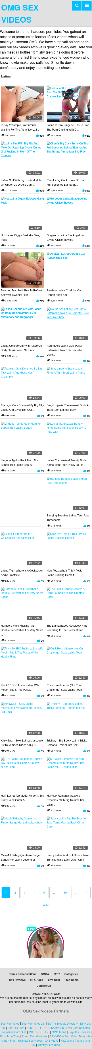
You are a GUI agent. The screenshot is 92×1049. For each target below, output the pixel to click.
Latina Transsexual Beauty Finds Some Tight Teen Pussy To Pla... (66, 462)
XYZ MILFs (51, 1040)
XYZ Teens (67, 1040)
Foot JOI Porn (16, 1028)
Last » (46, 904)
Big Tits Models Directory (63, 1023)
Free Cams (72, 980)
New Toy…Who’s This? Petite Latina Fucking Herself (64, 573)
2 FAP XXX (37, 980)
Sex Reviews (17, 980)
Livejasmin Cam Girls (13, 1032)
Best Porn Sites (10, 1023)
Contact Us (44, 986)
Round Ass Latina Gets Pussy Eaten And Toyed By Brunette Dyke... (64, 350)
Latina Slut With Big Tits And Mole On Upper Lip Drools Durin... (21, 182)
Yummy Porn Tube (49, 1045)
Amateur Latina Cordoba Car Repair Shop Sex (64, 293)
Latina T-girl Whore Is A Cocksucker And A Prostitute (22, 573)
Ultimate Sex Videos (30, 1040)
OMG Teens (59, 1032)
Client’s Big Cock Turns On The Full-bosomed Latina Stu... (66, 182)
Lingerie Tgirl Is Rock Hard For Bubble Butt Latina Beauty (19, 462)
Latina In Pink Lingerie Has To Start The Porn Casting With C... (68, 127)
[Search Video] (77, 6)
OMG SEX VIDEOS (20, 13)
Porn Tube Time (9, 1036)
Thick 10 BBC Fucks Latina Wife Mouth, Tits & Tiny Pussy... (20, 687)
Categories (71, 974)
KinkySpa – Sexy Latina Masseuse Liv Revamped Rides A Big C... (22, 743)
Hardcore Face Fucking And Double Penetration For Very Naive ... (22, 630)
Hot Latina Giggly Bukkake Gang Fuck (20, 237)
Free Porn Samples (78, 1028)
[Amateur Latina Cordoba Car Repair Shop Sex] (68, 270)
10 (65, 892)
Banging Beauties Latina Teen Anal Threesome (68, 518)
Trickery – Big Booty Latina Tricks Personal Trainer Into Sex (67, 743)
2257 (57, 974)
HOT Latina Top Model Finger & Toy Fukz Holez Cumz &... (22, 798)
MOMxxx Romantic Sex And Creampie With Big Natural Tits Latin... (65, 800)
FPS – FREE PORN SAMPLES (45, 1028)
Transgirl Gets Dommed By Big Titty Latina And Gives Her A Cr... (22, 407)
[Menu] (87, 6)
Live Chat (54, 980)
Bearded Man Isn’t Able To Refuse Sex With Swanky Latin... (21, 293)
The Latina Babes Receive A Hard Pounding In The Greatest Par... (67, 628)
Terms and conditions (22, 974)
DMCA (45, 974)
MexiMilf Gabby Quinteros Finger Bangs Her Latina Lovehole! (21, 857)
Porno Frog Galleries (34, 1036)
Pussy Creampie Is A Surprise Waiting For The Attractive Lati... (20, 127)
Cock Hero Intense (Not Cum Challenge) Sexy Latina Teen (64, 687)
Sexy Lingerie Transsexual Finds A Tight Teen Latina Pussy (67, 407)
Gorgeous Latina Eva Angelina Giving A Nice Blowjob (65, 237)
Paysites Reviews (79, 1032)
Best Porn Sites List (33, 1023)
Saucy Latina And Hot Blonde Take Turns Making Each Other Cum (68, 857)
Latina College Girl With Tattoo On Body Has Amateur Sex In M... (21, 348)
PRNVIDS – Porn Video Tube (67, 1036)
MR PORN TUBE (39, 1032)
